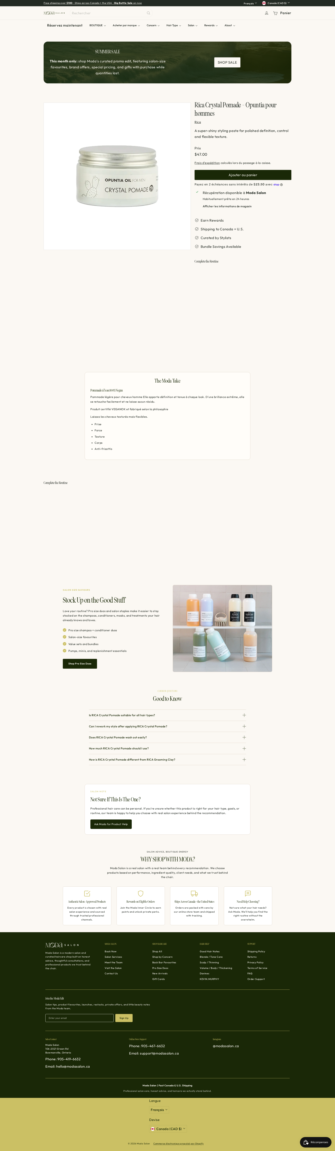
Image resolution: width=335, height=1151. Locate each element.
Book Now (111, 951)
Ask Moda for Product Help (111, 824)
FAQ (249, 973)
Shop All (157, 951)
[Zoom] (117, 176)
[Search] (148, 13)
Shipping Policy (256, 951)
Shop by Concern (162, 956)
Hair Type (172, 25)
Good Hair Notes (210, 951)
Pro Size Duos (160, 968)
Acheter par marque (125, 25)
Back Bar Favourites (164, 962)
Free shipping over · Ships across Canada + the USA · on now (93, 3)
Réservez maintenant (65, 25)
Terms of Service (257, 968)
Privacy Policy (255, 962)
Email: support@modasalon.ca (154, 1053)
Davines (204, 973)
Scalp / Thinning (209, 962)
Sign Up (124, 1018)
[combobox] (111, 13)
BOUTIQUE (96, 25)
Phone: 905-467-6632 (147, 1046)
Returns (252, 956)
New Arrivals (160, 973)
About (228, 25)
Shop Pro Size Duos (79, 663)
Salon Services (113, 956)
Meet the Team (114, 962)
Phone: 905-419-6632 (63, 1059)
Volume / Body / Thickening (216, 968)
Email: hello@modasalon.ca (67, 1066)
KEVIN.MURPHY (209, 979)
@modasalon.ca (226, 1046)
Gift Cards (158, 979)
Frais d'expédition (207, 163)
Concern (152, 25)
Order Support (256, 979)
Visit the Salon (113, 968)
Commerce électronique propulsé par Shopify (178, 1143)
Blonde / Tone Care (211, 956)
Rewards (209, 25)
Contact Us (111, 973)
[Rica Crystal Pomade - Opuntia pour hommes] (243, 284)
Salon (191, 25)
